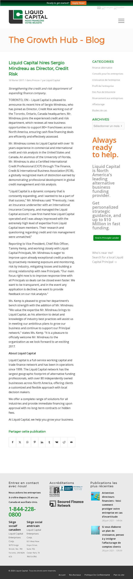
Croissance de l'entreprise (106, 79)
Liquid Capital (53, 80)
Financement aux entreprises (107, 98)
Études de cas (99, 110)
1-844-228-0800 (22, 511)
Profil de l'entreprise (103, 85)
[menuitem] (119, 20)
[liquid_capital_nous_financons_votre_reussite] (33, 17)
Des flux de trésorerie (103, 92)
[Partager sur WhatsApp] (27, 442)
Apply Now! (78, 2)
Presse (36, 80)
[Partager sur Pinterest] (34, 442)
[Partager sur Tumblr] (49, 442)
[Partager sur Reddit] (64, 442)
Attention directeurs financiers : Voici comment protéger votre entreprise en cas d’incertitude (112, 504)
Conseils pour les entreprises (107, 73)
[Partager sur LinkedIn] (42, 442)
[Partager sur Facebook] (12, 442)
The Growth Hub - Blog (57, 40)
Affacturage (98, 104)
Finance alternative (102, 67)
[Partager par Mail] (71, 442)
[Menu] (119, 20)
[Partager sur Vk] (56, 442)
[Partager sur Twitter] (19, 442)
